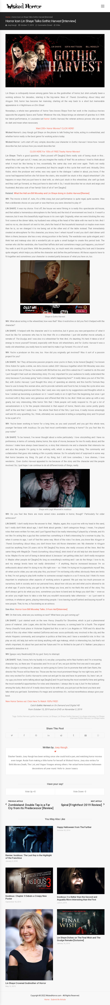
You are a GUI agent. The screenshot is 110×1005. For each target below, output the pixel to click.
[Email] (85, 735)
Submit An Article (58, 999)
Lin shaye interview (88, 716)
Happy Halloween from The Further (74, 827)
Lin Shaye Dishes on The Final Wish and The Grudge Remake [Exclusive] (78, 939)
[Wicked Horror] (24, 6)
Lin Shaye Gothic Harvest (68, 716)
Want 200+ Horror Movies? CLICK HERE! (55, 128)
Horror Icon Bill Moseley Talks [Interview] (41, 609)
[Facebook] (24, 735)
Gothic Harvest (23, 716)
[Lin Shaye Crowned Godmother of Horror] (29, 944)
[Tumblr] (73, 735)
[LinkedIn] (48, 735)
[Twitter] (12, 735)
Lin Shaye (53, 716)
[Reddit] (61, 735)
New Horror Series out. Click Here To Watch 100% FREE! (32, 701)
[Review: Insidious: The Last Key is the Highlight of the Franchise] (29, 839)
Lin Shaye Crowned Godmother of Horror (26, 983)
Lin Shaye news (97, 718)
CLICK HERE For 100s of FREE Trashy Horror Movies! (55, 151)
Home (8, 17)
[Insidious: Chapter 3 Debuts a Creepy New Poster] (29, 880)
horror (47, 119)
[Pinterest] (36, 735)
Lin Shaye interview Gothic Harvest (87, 717)
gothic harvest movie (39, 716)
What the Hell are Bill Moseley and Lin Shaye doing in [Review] (51, 193)
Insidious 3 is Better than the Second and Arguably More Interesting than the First (77, 898)
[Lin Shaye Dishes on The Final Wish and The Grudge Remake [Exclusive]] (80, 922)
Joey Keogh (12, 25)
